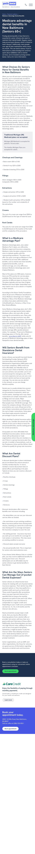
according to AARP (14, 336)
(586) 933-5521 (19, 723)
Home (4, 14)
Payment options (12, 14)
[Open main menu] (31, 5)
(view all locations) (15, 7)
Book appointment (10, 671)
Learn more (8, 700)
